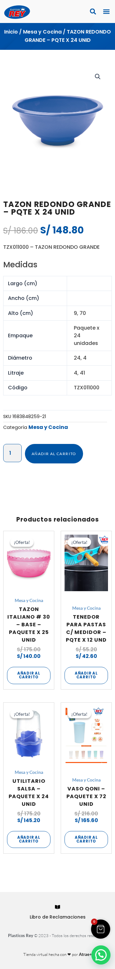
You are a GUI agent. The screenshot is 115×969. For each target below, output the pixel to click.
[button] (106, 11)
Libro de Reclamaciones (58, 917)
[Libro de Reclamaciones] (57, 907)
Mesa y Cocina (42, 31)
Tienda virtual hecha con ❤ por (57, 954)
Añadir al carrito (54, 453)
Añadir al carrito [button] (28, 675)
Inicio (11, 31)
